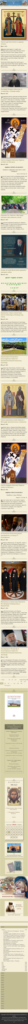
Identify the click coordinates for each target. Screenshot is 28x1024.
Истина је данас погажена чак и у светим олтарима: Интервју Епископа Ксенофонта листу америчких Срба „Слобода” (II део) (14, 935)
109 (25, 681)
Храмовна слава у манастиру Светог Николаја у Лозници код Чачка (12, 315)
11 (14, 829)
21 (21, 832)
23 (9, 834)
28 (21, 834)
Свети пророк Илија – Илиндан (11, 961)
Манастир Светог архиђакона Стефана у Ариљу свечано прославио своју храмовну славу (14, 946)
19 (16, 832)
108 (21, 681)
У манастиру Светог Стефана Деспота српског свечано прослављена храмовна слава (13, 955)
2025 (2, 973)
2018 (2, 989)
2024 (2, 975)
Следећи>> (19, 824)
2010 (2, 1008)
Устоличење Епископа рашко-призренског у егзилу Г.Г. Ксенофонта (11, 535)
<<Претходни (9, 824)
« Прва (2, 679)
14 (21, 829)
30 (14, 837)
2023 (2, 978)
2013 (2, 1001)
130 (18, 683)
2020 (2, 985)
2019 (2, 987)
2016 (2, 994)
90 (12, 679)
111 (5, 683)
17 (11, 832)
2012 (2, 1003)
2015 (2, 996)
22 (6, 834)
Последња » (7, 685)
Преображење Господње (9, 943)
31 (16, 837)
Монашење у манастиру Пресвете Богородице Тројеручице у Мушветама (13, 604)
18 (14, 832)
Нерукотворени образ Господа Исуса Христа (14, 809)
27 (19, 834)
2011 (2, 1006)
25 (14, 834)
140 (21, 683)
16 (9, 832)
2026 (2, 927)
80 (9, 679)
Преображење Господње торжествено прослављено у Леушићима (13, 941)
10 (11, 829)
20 (19, 832)
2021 (2, 982)
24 (11, 834)
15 (6, 832)
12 (16, 829)
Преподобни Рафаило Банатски (14, 813)
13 (19, 829)
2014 (2, 999)
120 (14, 683)
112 (8, 683)
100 (15, 679)
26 (16, 834)
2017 (2, 992)
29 (11, 837)
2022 (2, 980)
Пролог (14, 817)
